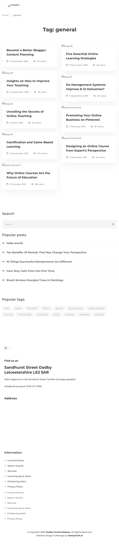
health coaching (96, 308)
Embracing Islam (17, 481)
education (32, 308)
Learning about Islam (19, 476)
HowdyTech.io (75, 535)
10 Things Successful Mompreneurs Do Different (39, 261)
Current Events (16, 460)
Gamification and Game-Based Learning (30, 144)
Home (5, 15)
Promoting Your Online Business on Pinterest (84, 117)
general (59, 308)
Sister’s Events (15, 465)
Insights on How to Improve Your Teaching (28, 83)
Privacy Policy (15, 486)
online (56, 314)
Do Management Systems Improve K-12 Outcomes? (86, 87)
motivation (42, 314)
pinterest (69, 314)
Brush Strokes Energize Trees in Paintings (35, 280)
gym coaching (76, 308)
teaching (99, 314)
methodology (24, 314)
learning (8, 314)
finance (46, 308)
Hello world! (15, 243)
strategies (84, 314)
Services (12, 471)
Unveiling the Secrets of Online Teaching (25, 114)
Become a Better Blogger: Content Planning (26, 52)
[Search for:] (59, 224)
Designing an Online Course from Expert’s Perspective (87, 148)
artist (6, 308)
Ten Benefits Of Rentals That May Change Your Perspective (46, 252)
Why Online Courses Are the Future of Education (28, 175)
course (18, 308)
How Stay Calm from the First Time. (31, 271)
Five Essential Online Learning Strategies (82, 56)
